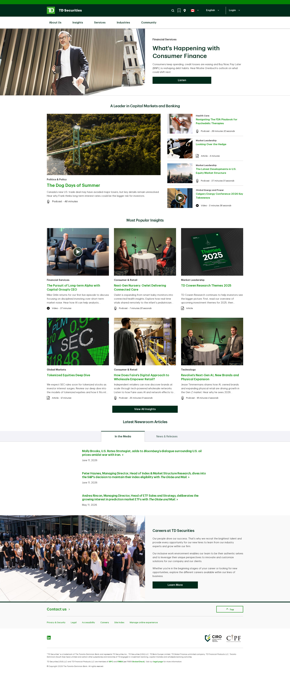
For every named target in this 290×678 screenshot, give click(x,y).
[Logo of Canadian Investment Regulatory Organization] (213, 638)
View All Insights (145, 409)
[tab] (123, 436)
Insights (78, 22)
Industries (123, 22)
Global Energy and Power (210, 190)
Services (99, 22)
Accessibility (88, 622)
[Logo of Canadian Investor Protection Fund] (234, 638)
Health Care (202, 116)
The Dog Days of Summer (73, 185)
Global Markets (56, 369)
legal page (158, 662)
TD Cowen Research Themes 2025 (206, 285)
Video (204, 205)
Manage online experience (144, 622)
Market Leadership (206, 140)
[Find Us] (184, 10)
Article (204, 156)
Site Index (119, 622)
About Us (55, 22)
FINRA (120, 662)
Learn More (175, 585)
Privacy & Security (56, 622)
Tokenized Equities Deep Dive (68, 375)
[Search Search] (173, 10)
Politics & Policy (57, 179)
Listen (182, 80)
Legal (74, 622)
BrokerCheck (138, 662)
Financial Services (165, 39)
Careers (104, 622)
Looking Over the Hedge (211, 144)
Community (148, 22)
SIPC (111, 662)
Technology (188, 369)
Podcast (57, 201)
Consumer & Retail (125, 280)
